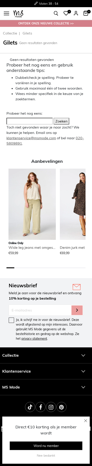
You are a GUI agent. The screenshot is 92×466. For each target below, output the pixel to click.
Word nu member (46, 446)
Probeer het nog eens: (24, 113)
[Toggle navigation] (6, 13)
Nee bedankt (46, 455)
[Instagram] (51, 407)
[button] (66, 13)
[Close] (86, 420)
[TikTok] (30, 407)
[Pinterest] (61, 407)
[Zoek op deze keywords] (56, 13)
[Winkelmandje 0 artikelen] (85, 13)
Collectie (10, 33)
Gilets (27, 33)
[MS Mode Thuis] (18, 13)
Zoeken (61, 121)
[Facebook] (41, 407)
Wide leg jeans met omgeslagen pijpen (40, 247)
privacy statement (34, 339)
